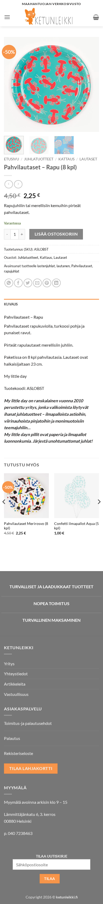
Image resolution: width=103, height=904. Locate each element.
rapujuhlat (11, 271)
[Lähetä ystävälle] (37, 283)
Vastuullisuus (16, 694)
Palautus (12, 738)
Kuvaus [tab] (11, 304)
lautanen (63, 266)
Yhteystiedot (16, 673)
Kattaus (66, 159)
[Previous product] (18, 184)
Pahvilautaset (81, 266)
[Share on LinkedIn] (56, 283)
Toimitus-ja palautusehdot (28, 723)
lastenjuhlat (46, 266)
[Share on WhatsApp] (8, 283)
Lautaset (88, 159)
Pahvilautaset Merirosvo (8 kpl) (26, 526)
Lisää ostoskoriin (56, 234)
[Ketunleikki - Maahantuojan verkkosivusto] (51, 17)
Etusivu (11, 159)
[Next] (90, 84)
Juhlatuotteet (38, 159)
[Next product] (8, 184)
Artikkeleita (14, 683)
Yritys (9, 663)
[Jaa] (18, 283)
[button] (7, 17)
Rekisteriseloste (18, 753)
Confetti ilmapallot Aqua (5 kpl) (76, 526)
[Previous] (12, 84)
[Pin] (47, 283)
